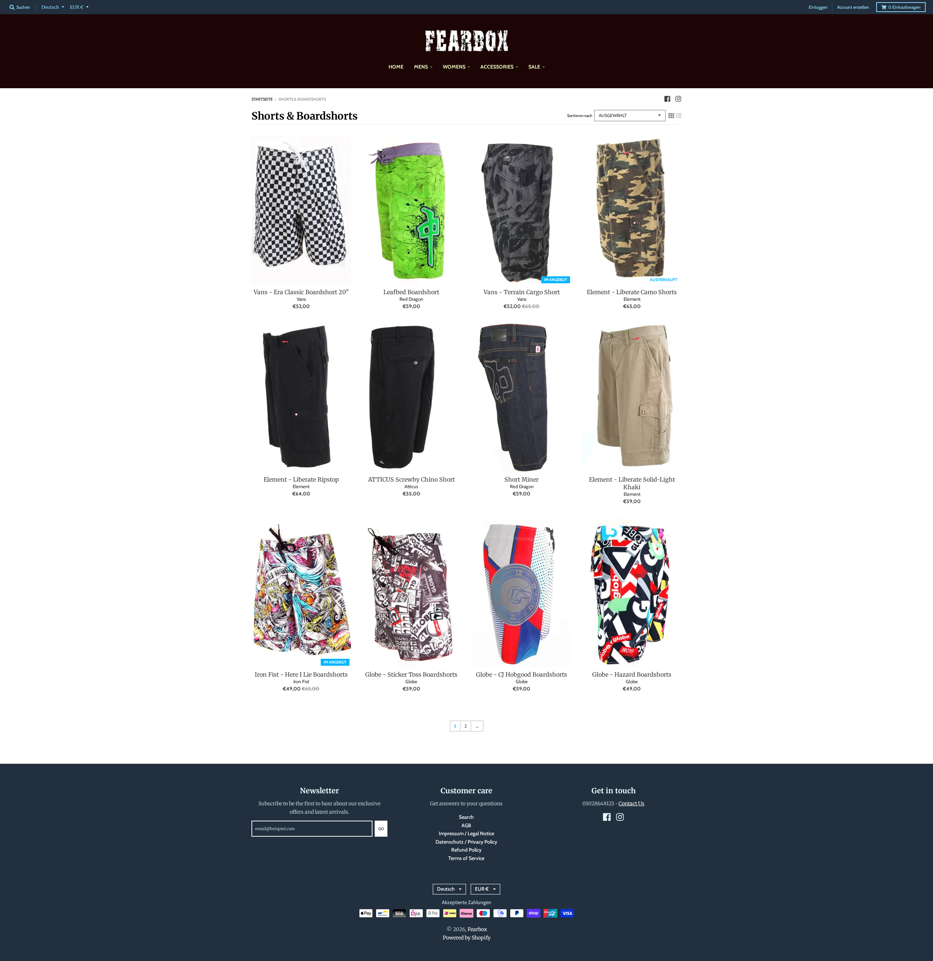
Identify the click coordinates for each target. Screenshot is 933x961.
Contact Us (631, 803)
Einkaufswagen (904, 7)
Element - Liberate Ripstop (301, 479)
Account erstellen (853, 7)
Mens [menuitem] (421, 66)
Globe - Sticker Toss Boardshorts (411, 674)
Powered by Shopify (467, 937)
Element (632, 299)
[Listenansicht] (679, 115)
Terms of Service (466, 858)
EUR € (76, 7)
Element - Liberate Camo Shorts (632, 292)
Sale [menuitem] (534, 66)
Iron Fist (301, 681)
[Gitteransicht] (671, 115)
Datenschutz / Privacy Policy (466, 842)
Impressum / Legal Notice (466, 833)
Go (381, 828)
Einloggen (818, 7)
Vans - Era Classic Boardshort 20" (301, 292)
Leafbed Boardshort (411, 292)
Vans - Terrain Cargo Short (522, 292)
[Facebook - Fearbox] (667, 99)
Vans (301, 299)
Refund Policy (466, 850)
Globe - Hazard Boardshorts (631, 674)
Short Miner (521, 479)
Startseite (262, 99)
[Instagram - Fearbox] (678, 99)
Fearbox (477, 929)
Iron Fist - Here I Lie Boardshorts (301, 674)
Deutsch (50, 7)
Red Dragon (411, 299)
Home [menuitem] (396, 66)
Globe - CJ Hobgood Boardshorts (521, 674)
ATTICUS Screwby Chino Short (411, 479)
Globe (411, 681)
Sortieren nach (579, 115)
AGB (466, 825)
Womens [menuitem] (454, 66)
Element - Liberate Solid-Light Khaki (632, 483)
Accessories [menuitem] (497, 66)
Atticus (411, 486)
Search (466, 817)
